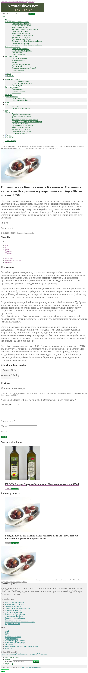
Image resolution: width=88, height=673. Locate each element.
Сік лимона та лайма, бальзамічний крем (27, 41)
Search (32, 14)
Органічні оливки (35, 146)
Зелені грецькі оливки (20, 27)
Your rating (5, 405)
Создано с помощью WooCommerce (34, 654)
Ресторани (16, 106)
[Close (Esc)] (2, 669)
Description (9, 258)
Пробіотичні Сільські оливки (22, 35)
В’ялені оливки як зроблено (22, 51)
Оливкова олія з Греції (20, 31)
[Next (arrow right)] (4, 671)
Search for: (4, 14)
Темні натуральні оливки (21, 33)
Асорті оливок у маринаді (21, 24)
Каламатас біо (48, 146)
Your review (8, 421)
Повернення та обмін (13, 637)
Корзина (9, 664)
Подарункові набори (19, 133)
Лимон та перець (18, 70)
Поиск (7, 659)
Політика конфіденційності (22, 100)
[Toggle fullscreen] (6, 669)
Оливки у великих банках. (21, 39)
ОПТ (7, 104)
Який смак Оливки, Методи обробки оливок (21, 646)
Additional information (13, 260)
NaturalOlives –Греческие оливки (17, 22)
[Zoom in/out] (8, 669)
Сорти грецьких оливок (20, 49)
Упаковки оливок (18, 60)
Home (3, 146)
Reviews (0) (9, 262)
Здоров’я (15, 62)
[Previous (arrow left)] (2, 671)
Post (6, 245)
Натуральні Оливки (12, 47)
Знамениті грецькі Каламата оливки (25, 29)
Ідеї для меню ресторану (21, 108)
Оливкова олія (17, 66)
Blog (6, 110)
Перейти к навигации (9, 2)
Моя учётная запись (12, 657)
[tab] (46, 259)
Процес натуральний (19, 58)
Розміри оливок (17, 52)
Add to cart (15, 489)
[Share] (4, 669)
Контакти (8, 95)
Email (5, 431)
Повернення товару (19, 99)
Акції (7, 102)
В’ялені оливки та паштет (21, 26)
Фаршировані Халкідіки (21, 37)
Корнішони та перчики (20, 43)
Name (5, 426)
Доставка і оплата (11, 97)
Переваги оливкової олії (21, 64)
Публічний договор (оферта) (15, 642)
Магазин (8, 20)
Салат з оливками (18, 54)
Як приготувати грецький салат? (24, 68)
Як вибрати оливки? (12, 56)
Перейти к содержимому (26, 2)
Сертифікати (16, 72)
